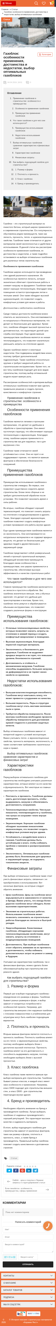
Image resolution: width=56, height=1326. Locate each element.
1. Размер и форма (24, 170)
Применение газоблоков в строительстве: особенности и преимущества (26, 101)
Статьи (6, 19)
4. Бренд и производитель (27, 183)
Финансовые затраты (24, 157)
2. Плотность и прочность (27, 174)
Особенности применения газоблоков (32, 108)
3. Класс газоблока (23, 179)
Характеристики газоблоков (27, 153)
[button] (49, 207)
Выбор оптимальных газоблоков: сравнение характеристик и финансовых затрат (31, 145)
